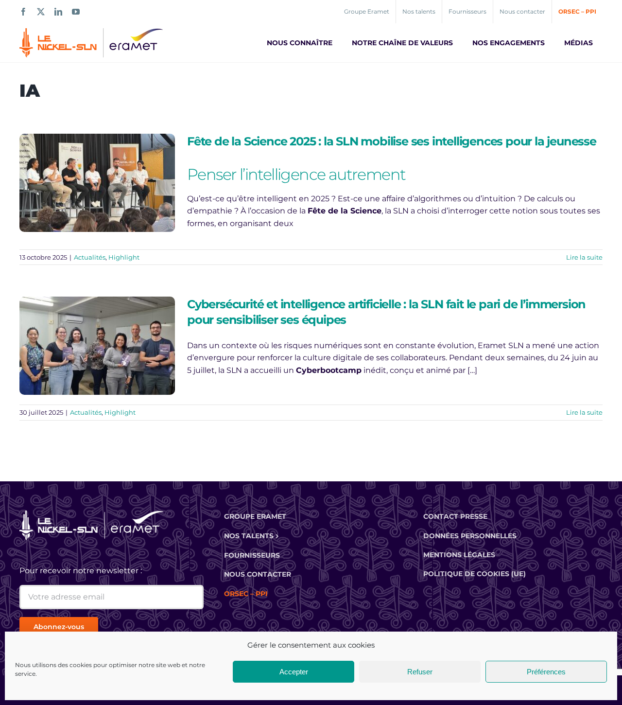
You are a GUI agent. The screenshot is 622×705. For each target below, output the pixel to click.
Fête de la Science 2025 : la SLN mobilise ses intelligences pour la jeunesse (391, 141)
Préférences (546, 672)
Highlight (123, 257)
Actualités (89, 257)
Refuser (419, 672)
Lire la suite (584, 257)
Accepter (293, 672)
